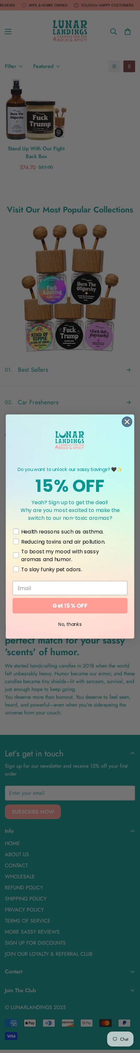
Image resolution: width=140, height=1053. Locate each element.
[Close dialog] (127, 422)
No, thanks (70, 624)
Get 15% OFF (69, 606)
